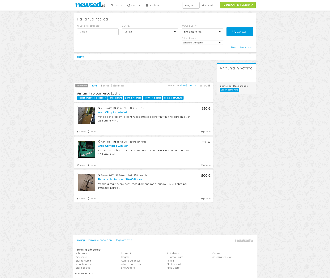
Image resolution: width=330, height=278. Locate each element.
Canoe (216, 253)
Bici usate (81, 256)
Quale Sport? (190, 25)
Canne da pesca (131, 260)
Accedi (209, 5)
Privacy (80, 240)
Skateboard (174, 264)
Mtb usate (81, 253)
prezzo (192, 85)
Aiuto (134, 5)
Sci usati (126, 253)
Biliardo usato (175, 256)
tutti (94, 85)
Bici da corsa (83, 260)
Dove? (126, 25)
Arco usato (173, 267)
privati (105, 85)
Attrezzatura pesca (132, 264)
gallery (204, 85)
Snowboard (128, 267)
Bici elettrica (174, 253)
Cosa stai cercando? (89, 25)
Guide (152, 5)
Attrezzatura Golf (222, 256)
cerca (241, 31)
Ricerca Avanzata (240, 47)
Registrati (191, 5)
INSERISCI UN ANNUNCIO (238, 5)
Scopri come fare (229, 89)
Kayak (125, 256)
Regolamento (123, 240)
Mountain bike (83, 264)
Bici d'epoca (82, 267)
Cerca (117, 5)
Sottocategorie (189, 38)
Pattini (170, 260)
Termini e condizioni (99, 240)
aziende (120, 85)
